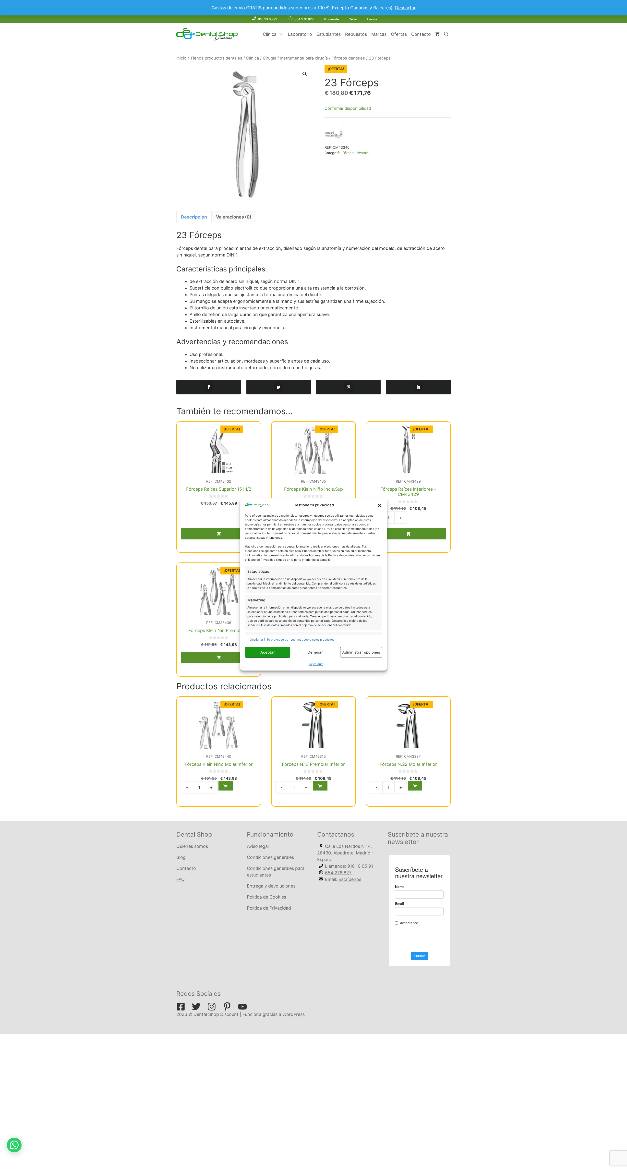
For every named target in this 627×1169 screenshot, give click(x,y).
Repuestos (356, 34)
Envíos (372, 19)
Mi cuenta (331, 19)
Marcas (378, 34)
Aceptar (267, 652)
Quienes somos (192, 846)
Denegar (315, 652)
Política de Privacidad (269, 908)
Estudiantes (328, 34)
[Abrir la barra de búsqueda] (446, 34)
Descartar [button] (405, 7)
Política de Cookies (266, 897)
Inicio (181, 58)
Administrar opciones (361, 652)
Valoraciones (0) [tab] (233, 216)
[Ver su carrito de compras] (437, 34)
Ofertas (399, 34)
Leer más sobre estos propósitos (312, 640)
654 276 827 (304, 19)
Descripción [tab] (194, 216)
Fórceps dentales (348, 58)
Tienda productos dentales (216, 58)
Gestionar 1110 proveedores (269, 640)
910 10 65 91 (267, 19)
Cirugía (269, 58)
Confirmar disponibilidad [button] (348, 108)
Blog (181, 857)
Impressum (316, 664)
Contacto (421, 34)
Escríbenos (349, 879)
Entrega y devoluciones (271, 886)
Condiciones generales (270, 857)
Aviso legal (258, 846)
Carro (353, 19)
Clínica (270, 34)
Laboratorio (300, 34)
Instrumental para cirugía (304, 58)
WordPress (293, 1014)
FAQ (180, 879)
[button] (379, 505)
